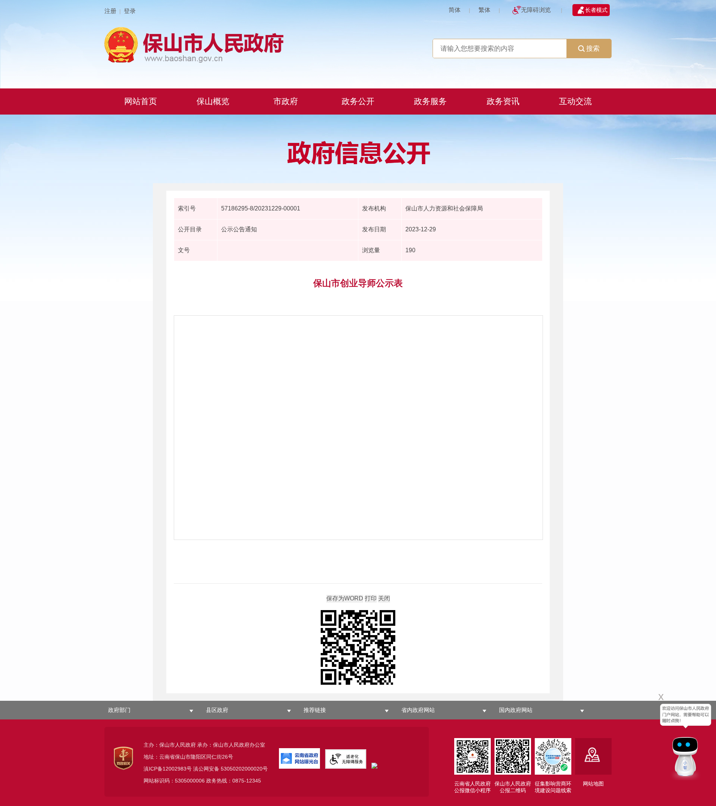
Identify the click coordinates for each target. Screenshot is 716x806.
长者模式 (596, 10)
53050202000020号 (244, 769)
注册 (110, 11)
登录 (130, 11)
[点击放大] (358, 648)
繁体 (484, 10)
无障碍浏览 (536, 10)
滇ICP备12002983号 (168, 769)
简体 (455, 10)
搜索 (593, 48)
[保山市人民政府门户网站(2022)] (358, 44)
